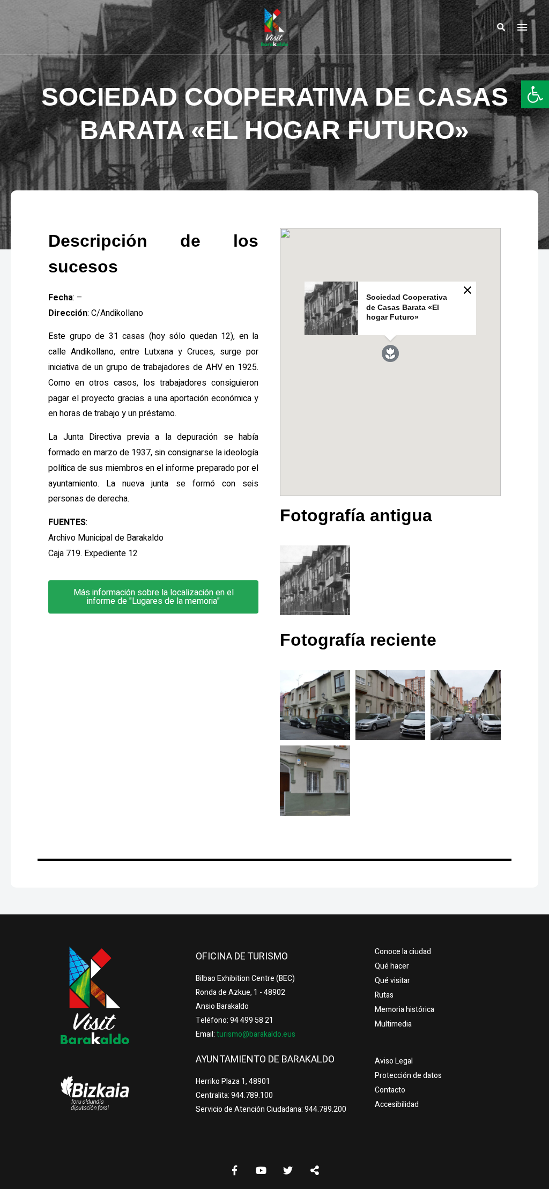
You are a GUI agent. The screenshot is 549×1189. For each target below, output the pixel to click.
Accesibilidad (397, 1104)
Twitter (288, 1170)
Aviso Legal (394, 1061)
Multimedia (393, 1024)
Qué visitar (392, 981)
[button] (535, 94)
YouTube (261, 1170)
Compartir (315, 1170)
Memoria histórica (404, 1010)
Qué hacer (392, 966)
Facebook (234, 1170)
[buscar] (500, 27)
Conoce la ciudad (403, 952)
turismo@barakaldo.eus (255, 1034)
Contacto (390, 1090)
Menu (522, 27)
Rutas (384, 995)
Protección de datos (408, 1075)
